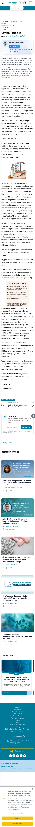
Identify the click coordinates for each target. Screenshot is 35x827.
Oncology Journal (7, 443)
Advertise (17, 709)
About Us (13, 768)
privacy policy (8, 432)
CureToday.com (17, 711)
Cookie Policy (15, 809)
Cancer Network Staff (11, 603)
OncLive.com (17, 714)
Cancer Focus (16, 8)
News (20, 768)
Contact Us (28, 768)
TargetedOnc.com (17, 718)
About (17, 707)
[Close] (33, 789)
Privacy (17, 727)
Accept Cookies (17, 823)
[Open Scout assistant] (25, 2)
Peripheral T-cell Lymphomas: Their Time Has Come (10, 406)
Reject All (17, 818)
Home (5, 768)
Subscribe (25, 427)
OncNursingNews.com (17, 716)
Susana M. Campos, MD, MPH (13, 488)
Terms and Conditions (17, 725)
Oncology (4, 23)
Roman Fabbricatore (11, 565)
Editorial (17, 720)
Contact (17, 722)
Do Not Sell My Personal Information (17, 729)
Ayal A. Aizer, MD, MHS (11, 526)
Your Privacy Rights (17, 731)
